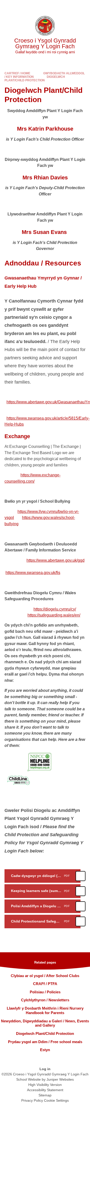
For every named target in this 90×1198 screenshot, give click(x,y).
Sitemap (45, 1095)
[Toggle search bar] (70, 6)
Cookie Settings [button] (56, 1100)
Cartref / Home (17, 73)
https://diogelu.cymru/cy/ (55, 609)
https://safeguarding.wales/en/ (54, 615)
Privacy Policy (32, 1100)
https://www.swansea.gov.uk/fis (33, 572)
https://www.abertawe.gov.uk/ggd (55, 560)
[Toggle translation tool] (58, 6)
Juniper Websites (60, 1079)
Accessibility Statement (45, 1090)
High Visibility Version (45, 1085)
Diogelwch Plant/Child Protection (34, 78)
